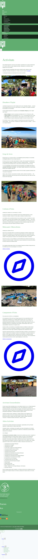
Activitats (3, 546)
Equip (4, 17)
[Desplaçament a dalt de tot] (1, 531)
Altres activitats (6, 31)
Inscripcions (6, 35)
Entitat (3, 538)
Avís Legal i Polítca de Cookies (18, 526)
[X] (1, 508)
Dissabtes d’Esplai (6, 25)
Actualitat (28, 70)
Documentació (6, 557)
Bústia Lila (5, 36)
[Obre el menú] (1, 50)
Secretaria (3, 554)
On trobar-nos (6, 21)
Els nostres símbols (7, 20)
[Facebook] (0, 508)
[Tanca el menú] (0, 533)
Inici (3, 10)
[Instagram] (2, 508)
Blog (3, 13)
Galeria (4, 32)
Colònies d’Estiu (6, 28)
